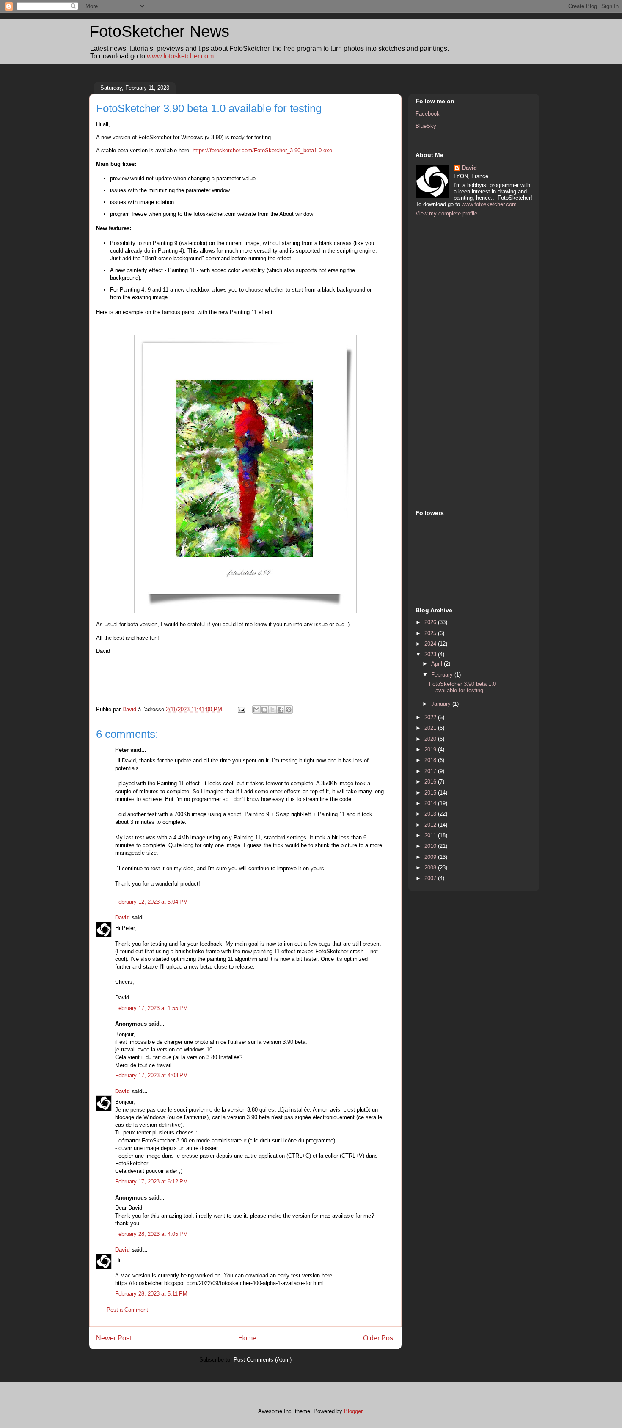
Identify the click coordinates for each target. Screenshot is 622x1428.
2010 (431, 846)
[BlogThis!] (264, 709)
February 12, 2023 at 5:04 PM (151, 902)
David (122, 917)
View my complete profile (446, 213)
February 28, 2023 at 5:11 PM (151, 1293)
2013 (431, 814)
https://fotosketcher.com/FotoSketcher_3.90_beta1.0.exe (262, 150)
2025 (431, 633)
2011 (431, 835)
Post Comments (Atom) (263, 1359)
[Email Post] (241, 709)
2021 (431, 728)
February (442, 674)
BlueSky (426, 126)
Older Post (379, 1338)
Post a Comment (127, 1310)
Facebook (428, 113)
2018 (431, 760)
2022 (431, 717)
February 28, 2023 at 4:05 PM (151, 1234)
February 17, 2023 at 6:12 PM (151, 1181)
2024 (431, 644)
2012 (431, 825)
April (437, 663)
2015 (431, 793)
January (441, 704)
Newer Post (113, 1338)
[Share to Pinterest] (288, 709)
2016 (431, 782)
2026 (431, 622)
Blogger (353, 1411)
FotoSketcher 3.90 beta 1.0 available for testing (462, 687)
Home (247, 1338)
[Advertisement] (449, 362)
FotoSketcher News (159, 31)
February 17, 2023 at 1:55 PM (151, 1008)
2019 (431, 749)
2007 (431, 878)
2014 (431, 803)
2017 (431, 771)
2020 (431, 739)
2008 (431, 867)
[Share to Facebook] (280, 709)
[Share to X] (272, 709)
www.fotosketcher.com (180, 56)
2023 (431, 654)
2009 (431, 857)
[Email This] (256, 709)
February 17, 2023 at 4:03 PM (151, 1075)
